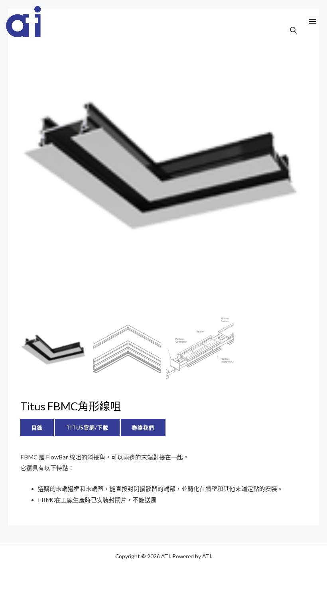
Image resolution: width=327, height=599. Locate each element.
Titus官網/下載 (87, 427)
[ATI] (23, 21)
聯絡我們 (143, 427)
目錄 (37, 427)
